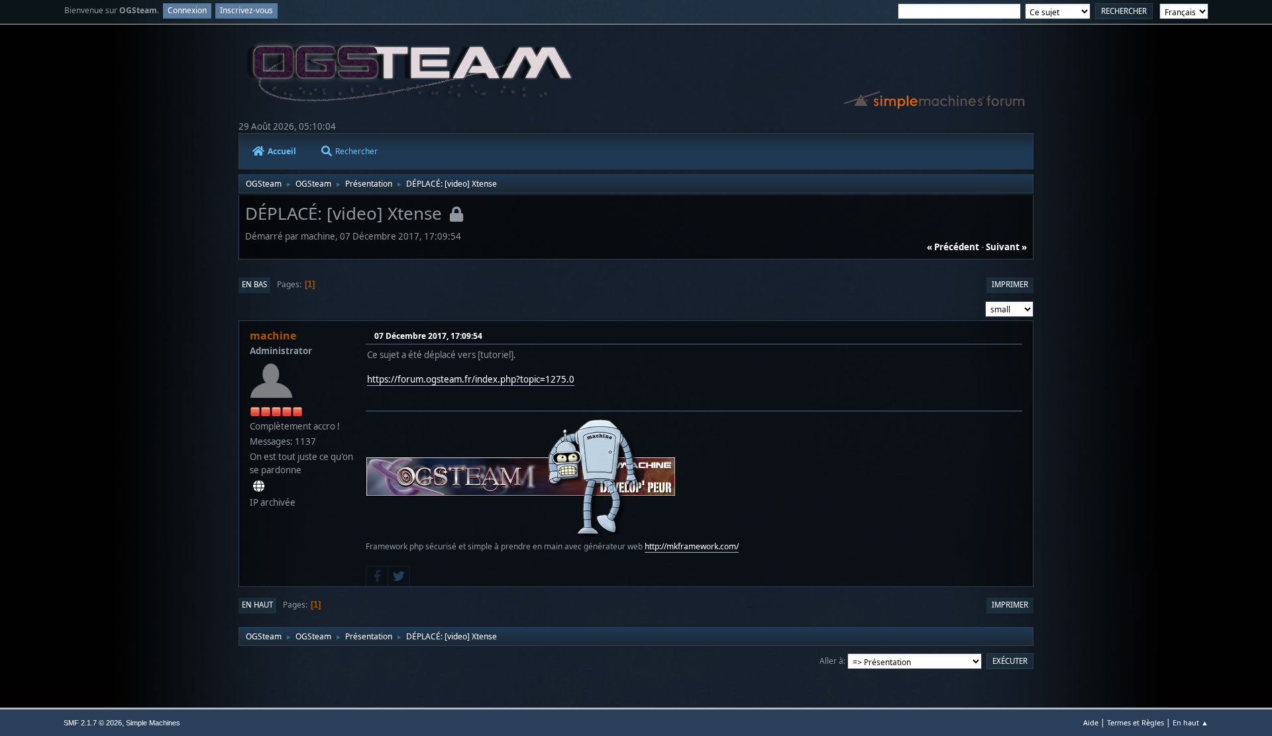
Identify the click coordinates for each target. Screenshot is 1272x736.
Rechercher (356, 151)
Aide (1090, 722)
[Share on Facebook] (377, 576)
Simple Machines (153, 723)
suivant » (1006, 247)
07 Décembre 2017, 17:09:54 (428, 336)
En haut (257, 605)
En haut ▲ (1190, 722)
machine (273, 335)
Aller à (831, 661)
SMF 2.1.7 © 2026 (93, 723)
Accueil (282, 151)
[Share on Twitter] (399, 576)
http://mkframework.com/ (692, 546)
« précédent (953, 247)
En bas (254, 284)
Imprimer (1010, 284)
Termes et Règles (1135, 722)
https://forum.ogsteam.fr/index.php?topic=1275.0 (470, 379)
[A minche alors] (259, 486)
